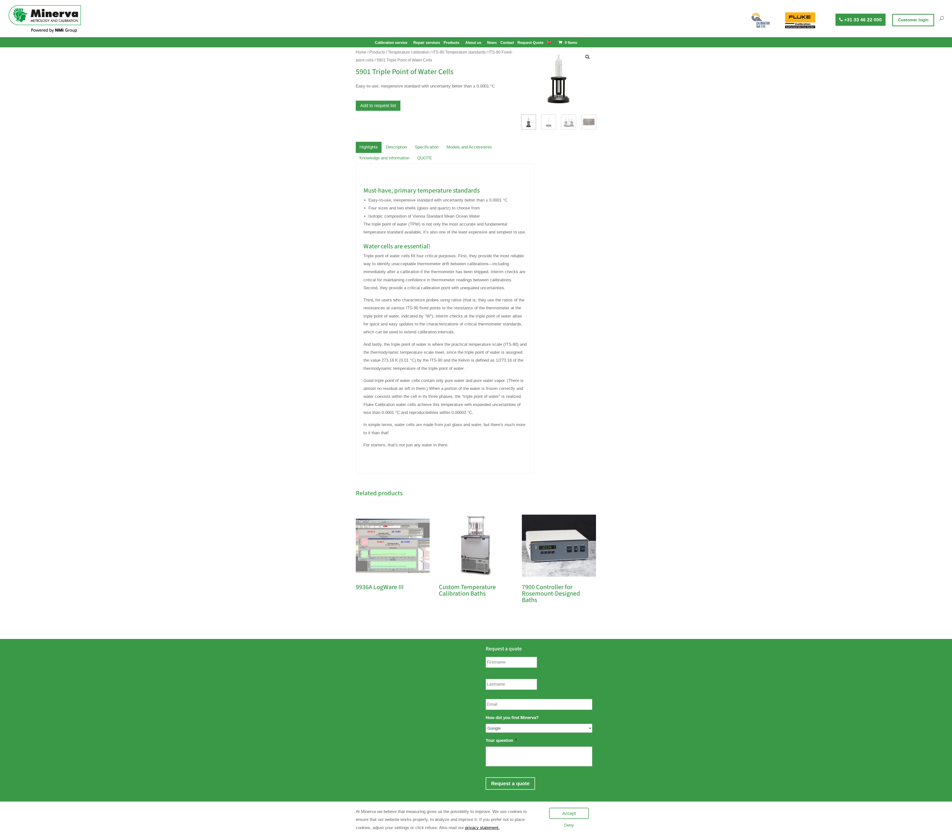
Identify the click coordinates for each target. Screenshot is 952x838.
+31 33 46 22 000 (862, 19)
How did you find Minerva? (512, 717)
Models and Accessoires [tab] (469, 147)
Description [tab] (396, 147)
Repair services (426, 43)
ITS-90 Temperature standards (459, 52)
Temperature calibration (408, 52)
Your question (501, 740)
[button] (587, 57)
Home (361, 52)
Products (451, 42)
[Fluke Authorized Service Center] (800, 20)
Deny (569, 825)
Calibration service (391, 42)
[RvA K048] (761, 20)
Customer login (913, 20)
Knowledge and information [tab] (384, 158)
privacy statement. (482, 827)
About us (473, 42)
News (492, 43)
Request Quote (530, 43)
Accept (569, 813)
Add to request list (378, 105)
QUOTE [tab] (424, 158)
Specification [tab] (427, 147)
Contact (507, 43)
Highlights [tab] (368, 147)
